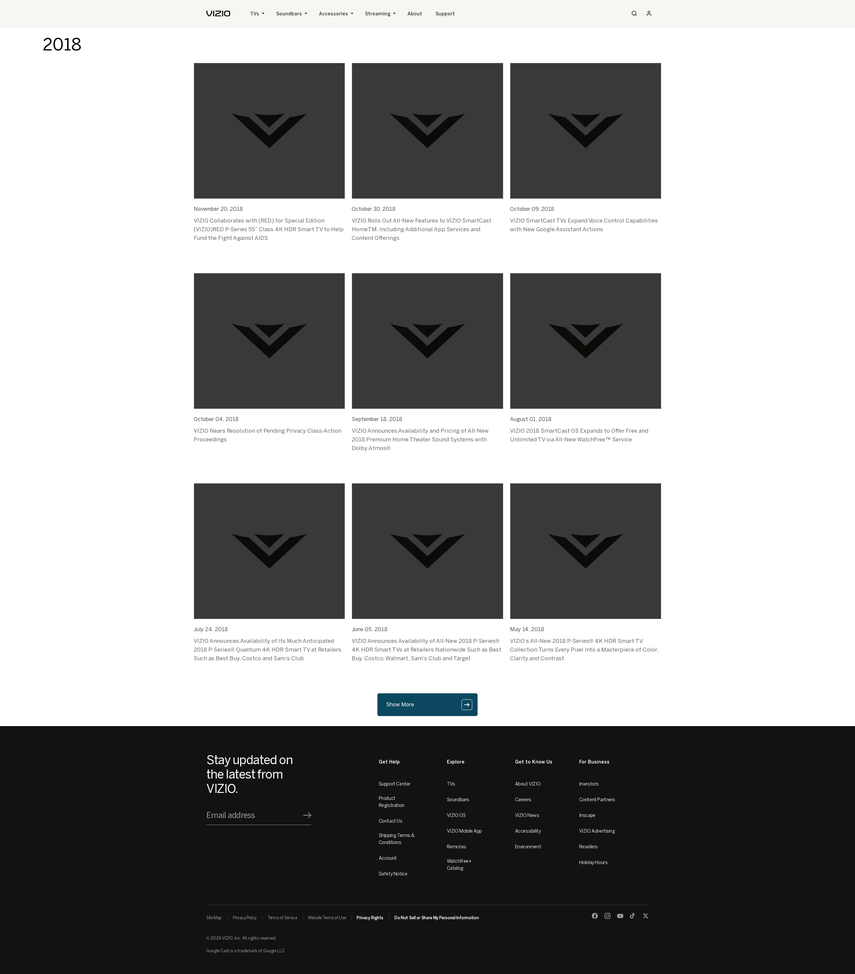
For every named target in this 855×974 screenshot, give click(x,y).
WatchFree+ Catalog (459, 864)
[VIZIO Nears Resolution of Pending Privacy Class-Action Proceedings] (269, 341)
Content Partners (597, 800)
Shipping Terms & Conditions (397, 839)
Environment (528, 847)
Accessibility (528, 831)
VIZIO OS (456, 815)
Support (445, 14)
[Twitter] (646, 916)
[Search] (634, 13)
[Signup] (307, 815)
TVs (254, 14)
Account (388, 858)
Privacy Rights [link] (370, 918)
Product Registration (391, 802)
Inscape (587, 815)
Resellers (588, 847)
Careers (523, 800)
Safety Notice (393, 874)
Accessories (333, 14)
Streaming (377, 14)
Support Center (394, 784)
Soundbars (289, 14)
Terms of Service (282, 918)
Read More (207, 255)
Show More (400, 704)
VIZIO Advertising (597, 831)
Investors (589, 784)
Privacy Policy (244, 918)
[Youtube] (620, 916)
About (414, 14)
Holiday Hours (593, 862)
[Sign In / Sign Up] (649, 13)
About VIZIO (527, 784)
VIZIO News (527, 815)
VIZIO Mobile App (464, 831)
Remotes (456, 847)
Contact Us (390, 821)
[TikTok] (633, 916)
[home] (218, 13)
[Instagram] (608, 916)
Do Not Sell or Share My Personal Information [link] (436, 918)
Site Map (214, 918)
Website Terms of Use (327, 918)
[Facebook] (595, 916)
